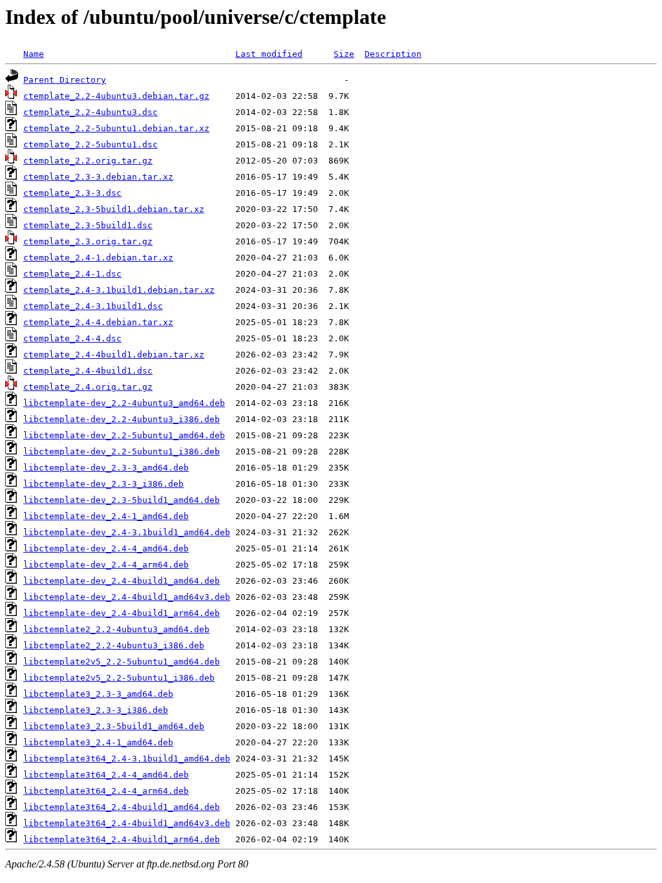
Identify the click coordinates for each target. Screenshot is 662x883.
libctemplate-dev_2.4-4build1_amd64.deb (121, 581)
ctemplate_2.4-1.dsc (72, 274)
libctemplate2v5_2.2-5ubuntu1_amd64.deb (121, 661)
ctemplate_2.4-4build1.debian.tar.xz (113, 354)
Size (344, 54)
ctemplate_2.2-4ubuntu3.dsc (90, 112)
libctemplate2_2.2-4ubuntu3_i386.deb (113, 645)
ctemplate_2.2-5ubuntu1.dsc (90, 144)
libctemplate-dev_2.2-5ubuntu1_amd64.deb (124, 435)
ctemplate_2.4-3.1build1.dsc (93, 306)
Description (393, 54)
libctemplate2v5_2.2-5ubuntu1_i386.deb (119, 678)
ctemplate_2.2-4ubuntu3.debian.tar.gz (116, 96)
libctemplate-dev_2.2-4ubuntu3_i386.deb (121, 419)
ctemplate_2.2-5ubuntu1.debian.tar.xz (116, 128)
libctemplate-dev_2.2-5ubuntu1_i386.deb (121, 451)
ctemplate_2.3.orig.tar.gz (88, 241)
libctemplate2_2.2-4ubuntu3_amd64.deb (116, 629)
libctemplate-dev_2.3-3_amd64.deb (106, 468)
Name (33, 54)
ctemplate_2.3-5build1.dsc (88, 225)
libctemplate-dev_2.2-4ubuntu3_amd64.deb (124, 403)
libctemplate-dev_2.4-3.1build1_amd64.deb (126, 532)
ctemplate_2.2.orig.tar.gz (88, 160)
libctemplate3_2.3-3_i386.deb (95, 710)
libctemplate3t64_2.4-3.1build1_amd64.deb (126, 758)
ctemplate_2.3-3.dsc (72, 193)
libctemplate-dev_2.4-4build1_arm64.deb (121, 613)
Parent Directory (64, 80)
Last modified (269, 54)
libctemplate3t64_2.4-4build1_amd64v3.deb (126, 823)
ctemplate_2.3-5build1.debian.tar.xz (113, 209)
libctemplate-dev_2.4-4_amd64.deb (106, 548)
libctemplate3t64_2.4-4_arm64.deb (106, 791)
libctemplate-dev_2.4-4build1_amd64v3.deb (126, 597)
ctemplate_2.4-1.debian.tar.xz (98, 257)
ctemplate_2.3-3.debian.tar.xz (98, 177)
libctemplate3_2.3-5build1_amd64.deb (113, 726)
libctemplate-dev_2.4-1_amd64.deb (106, 516)
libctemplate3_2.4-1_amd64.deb (98, 742)
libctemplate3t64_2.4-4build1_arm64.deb (121, 839)
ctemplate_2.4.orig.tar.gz (88, 387)
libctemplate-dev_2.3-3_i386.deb (103, 484)
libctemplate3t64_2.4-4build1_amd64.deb (121, 807)
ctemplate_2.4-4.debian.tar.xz (98, 322)
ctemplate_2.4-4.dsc (72, 338)
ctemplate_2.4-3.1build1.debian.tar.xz (119, 290)
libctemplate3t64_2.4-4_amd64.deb (106, 775)
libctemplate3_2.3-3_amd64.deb (98, 694)
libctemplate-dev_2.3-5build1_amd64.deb (121, 500)
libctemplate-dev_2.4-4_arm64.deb (106, 564)
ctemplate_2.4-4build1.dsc (88, 371)
